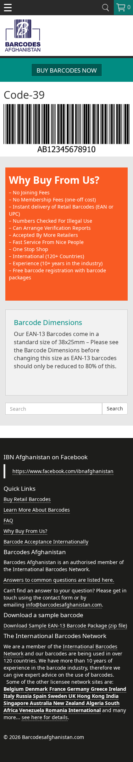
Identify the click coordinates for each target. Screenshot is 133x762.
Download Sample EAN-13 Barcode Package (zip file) (65, 625)
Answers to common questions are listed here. (59, 579)
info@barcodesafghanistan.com (64, 604)
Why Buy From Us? (54, 180)
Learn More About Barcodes (37, 509)
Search (115, 408)
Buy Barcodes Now (67, 70)
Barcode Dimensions (48, 322)
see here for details (45, 717)
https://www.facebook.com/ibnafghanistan (62, 471)
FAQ (8, 520)
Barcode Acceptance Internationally (46, 541)
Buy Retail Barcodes (27, 499)
